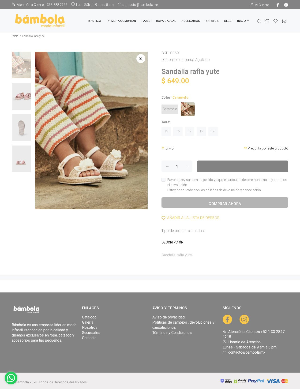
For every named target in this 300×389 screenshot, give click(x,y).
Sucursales (91, 332)
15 (166, 131)
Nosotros (90, 327)
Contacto (89, 338)
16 (178, 131)
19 (201, 131)
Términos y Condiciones (172, 332)
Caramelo (170, 109)
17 (189, 131)
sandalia (198, 230)
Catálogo (89, 317)
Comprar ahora (225, 204)
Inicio (15, 36)
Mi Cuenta (261, 5)
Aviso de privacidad (168, 317)
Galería (87, 322)
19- (213, 131)
